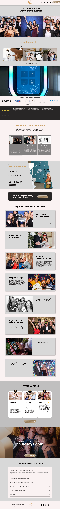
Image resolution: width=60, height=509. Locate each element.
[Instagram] (42, 2)
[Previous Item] (1, 26)
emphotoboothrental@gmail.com (18, 504)
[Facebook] (47, 2)
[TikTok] (45, 2)
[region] (16, 145)
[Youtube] (50, 2)
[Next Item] (58, 26)
